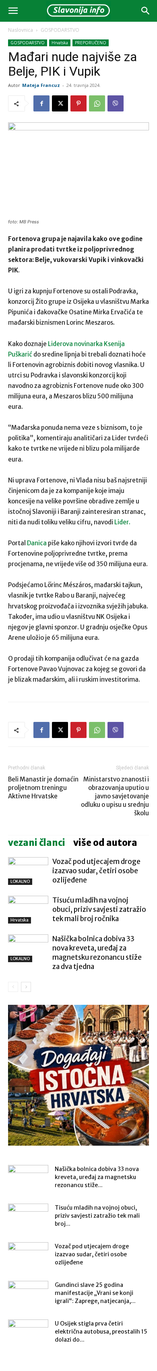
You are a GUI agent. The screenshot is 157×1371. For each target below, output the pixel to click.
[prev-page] (13, 987)
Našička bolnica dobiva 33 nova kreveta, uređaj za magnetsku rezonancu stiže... (97, 1177)
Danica (37, 543)
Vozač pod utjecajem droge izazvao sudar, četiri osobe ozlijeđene (96, 870)
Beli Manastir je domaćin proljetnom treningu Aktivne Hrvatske (43, 787)
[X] (60, 103)
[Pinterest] (78, 103)
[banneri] (78, 1075)
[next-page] (26, 987)
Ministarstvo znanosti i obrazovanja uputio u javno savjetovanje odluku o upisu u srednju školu (115, 796)
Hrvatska (60, 42)
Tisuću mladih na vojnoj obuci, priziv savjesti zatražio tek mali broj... (97, 1215)
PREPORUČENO (90, 42)
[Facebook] (41, 103)
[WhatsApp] (97, 103)
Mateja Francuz (41, 85)
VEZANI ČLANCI (36, 842)
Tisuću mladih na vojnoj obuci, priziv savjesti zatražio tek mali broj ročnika (99, 909)
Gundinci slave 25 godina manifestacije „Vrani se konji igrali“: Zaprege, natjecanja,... (95, 1293)
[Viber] (115, 103)
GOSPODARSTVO (60, 30)
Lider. (122, 522)
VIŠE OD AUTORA (105, 842)
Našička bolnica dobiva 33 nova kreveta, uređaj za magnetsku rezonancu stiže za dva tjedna (97, 952)
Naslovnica (20, 30)
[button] (13, 11)
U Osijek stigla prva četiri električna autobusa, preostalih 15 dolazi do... (101, 1331)
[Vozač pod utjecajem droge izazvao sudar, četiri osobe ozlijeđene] (28, 871)
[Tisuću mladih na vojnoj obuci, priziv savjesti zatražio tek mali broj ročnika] (28, 910)
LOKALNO (20, 881)
